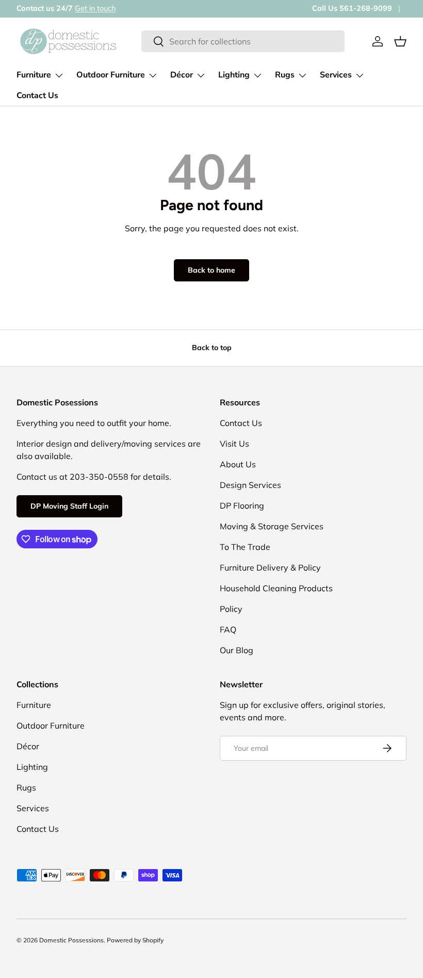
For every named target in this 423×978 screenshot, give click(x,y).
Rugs (26, 787)
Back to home (211, 270)
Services (33, 808)
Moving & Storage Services (271, 526)
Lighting (32, 767)
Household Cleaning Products (276, 588)
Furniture (34, 705)
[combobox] (243, 41)
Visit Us (234, 443)
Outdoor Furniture (51, 725)
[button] (400, 41)
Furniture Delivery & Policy (270, 567)
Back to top (212, 347)
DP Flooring (242, 505)
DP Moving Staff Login (69, 506)
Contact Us (37, 95)
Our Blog (236, 650)
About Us (238, 464)
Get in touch (95, 8)
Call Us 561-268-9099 (352, 8)
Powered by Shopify (135, 940)
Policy (231, 609)
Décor (28, 746)
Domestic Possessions (71, 940)
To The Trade (245, 547)
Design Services (250, 485)
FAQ (228, 629)
